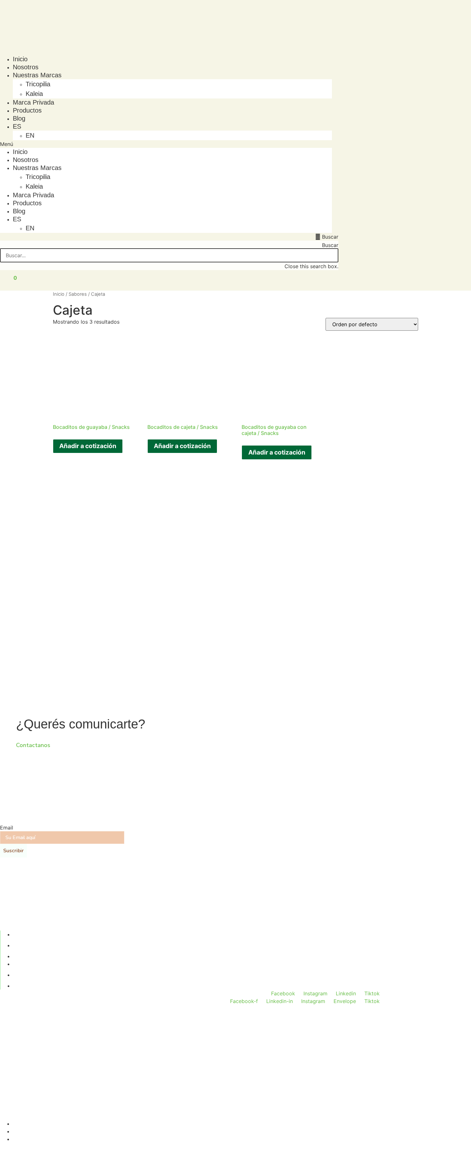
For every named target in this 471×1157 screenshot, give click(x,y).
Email (6, 827)
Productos (27, 110)
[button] (166, 144)
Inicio (20, 59)
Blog (19, 118)
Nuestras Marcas (37, 75)
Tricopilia (38, 84)
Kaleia (34, 93)
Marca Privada (33, 102)
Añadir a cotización (87, 446)
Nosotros (25, 67)
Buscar (330, 245)
